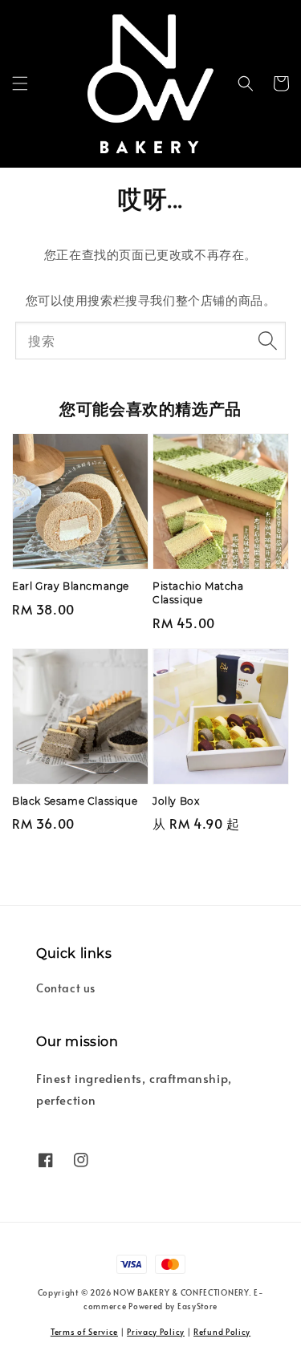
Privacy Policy (156, 1331)
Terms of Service (84, 1331)
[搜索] (267, 340)
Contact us (66, 988)
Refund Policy (221, 1331)
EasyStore (197, 1306)
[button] (20, 83)
